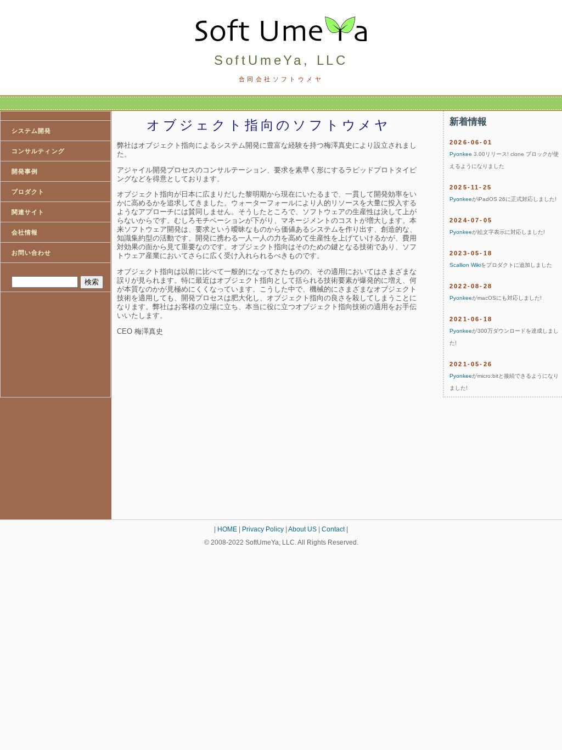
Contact (333, 529)
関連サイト (28, 212)
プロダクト (28, 191)
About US (302, 529)
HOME (227, 529)
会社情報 (25, 232)
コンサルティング (38, 151)
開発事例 (25, 171)
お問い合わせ (32, 252)
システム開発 (32, 130)
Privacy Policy (263, 529)
